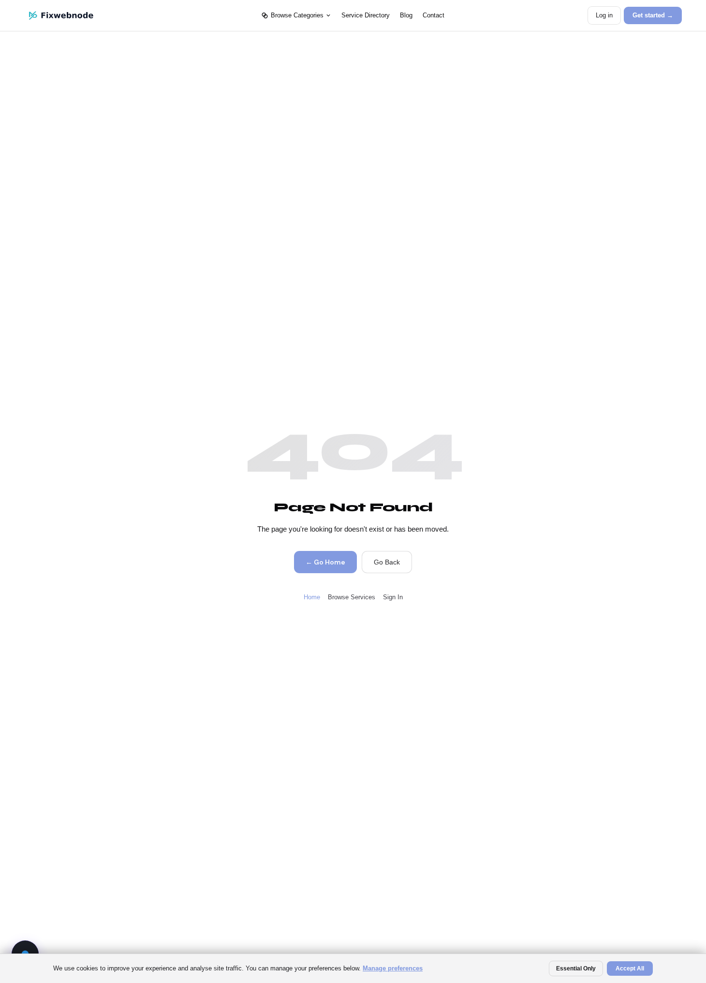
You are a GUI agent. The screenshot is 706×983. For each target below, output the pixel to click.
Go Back (387, 562)
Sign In (393, 597)
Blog (406, 15)
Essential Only (576, 968)
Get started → (652, 15)
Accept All (630, 968)
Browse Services (351, 597)
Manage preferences (393, 968)
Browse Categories (297, 15)
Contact (433, 15)
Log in (604, 15)
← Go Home (325, 562)
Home (312, 597)
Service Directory (365, 15)
